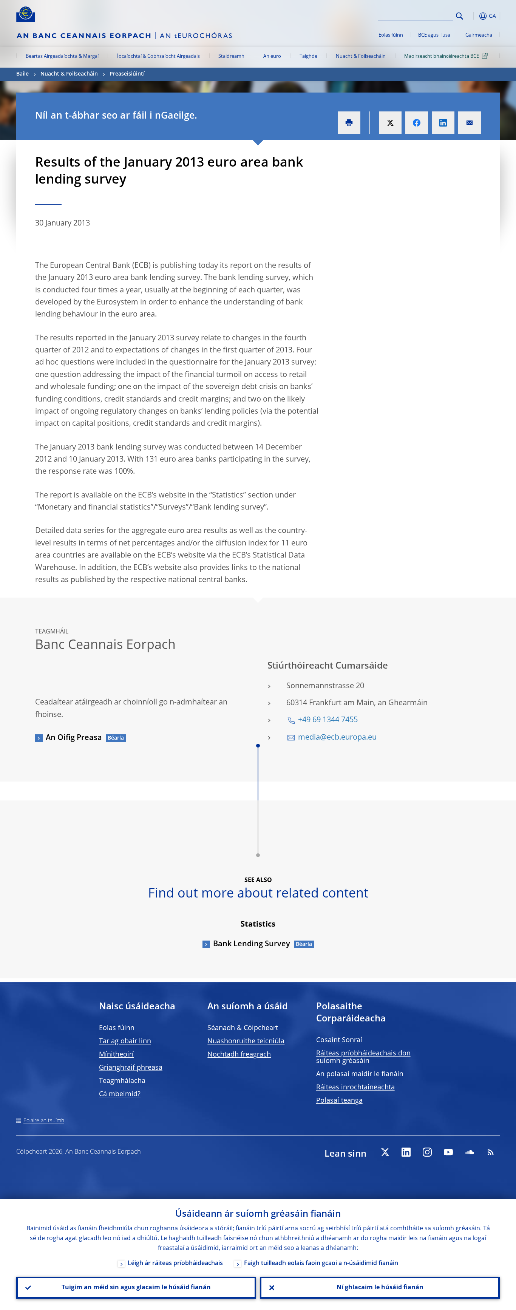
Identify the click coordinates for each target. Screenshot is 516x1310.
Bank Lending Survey (251, 944)
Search (459, 16)
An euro (272, 56)
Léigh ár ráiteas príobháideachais (175, 1264)
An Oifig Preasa (74, 738)
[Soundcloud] (469, 1152)
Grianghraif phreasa (130, 1067)
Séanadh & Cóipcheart (242, 1028)
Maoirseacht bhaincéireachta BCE (441, 56)
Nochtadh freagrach (239, 1054)
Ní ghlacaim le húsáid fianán (380, 1288)
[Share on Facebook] (416, 122)
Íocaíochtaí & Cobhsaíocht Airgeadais (158, 56)
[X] (385, 1152)
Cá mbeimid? (120, 1094)
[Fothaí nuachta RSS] (491, 1152)
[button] (473, 16)
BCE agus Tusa (434, 35)
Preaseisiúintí (127, 74)
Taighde (308, 56)
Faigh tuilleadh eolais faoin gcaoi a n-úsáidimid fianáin (321, 1264)
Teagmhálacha (122, 1081)
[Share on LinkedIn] (443, 122)
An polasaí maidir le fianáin (359, 1074)
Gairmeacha (478, 35)
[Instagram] (427, 1152)
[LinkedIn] (406, 1152)
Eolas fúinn (391, 35)
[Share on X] (390, 122)
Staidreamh (231, 56)
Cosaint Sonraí (339, 1040)
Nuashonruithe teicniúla (245, 1041)
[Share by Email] (469, 122)
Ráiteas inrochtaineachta (355, 1087)
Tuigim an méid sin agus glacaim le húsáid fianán (136, 1288)
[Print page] (349, 122)
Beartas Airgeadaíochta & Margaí (62, 56)
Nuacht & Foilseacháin (361, 56)
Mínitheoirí (116, 1054)
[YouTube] (448, 1152)
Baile (22, 74)
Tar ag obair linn (125, 1041)
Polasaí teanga (339, 1100)
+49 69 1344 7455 (328, 720)
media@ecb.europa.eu (337, 738)
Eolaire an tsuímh (43, 1120)
